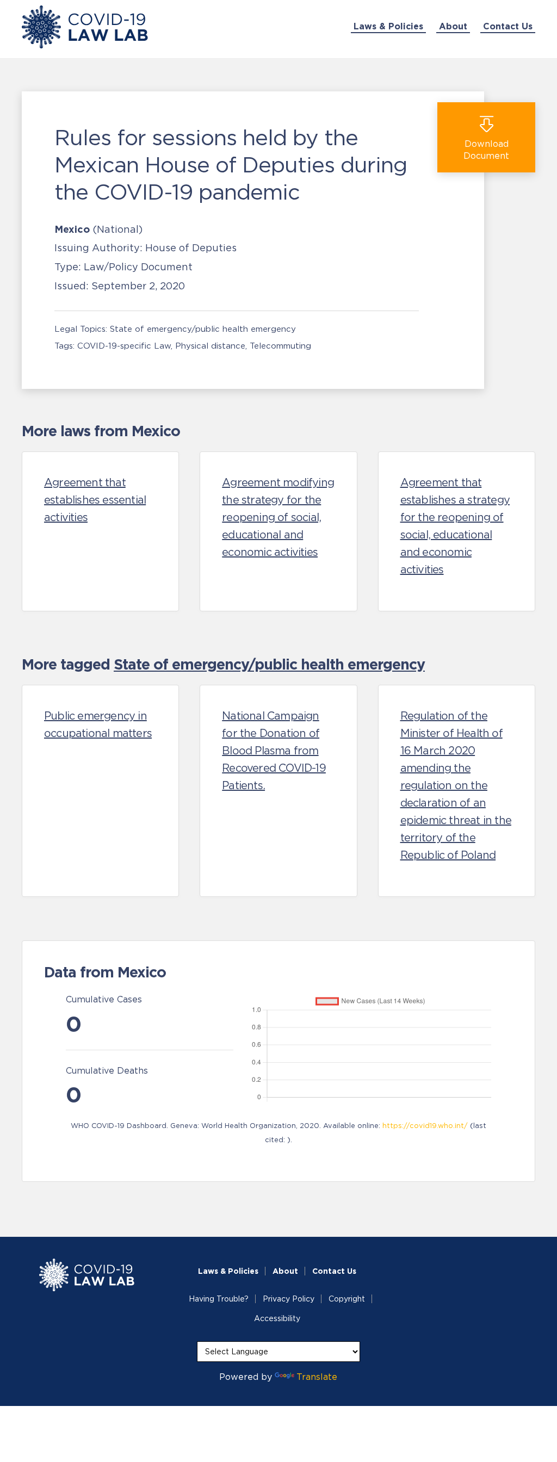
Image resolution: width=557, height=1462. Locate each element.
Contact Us (508, 26)
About (453, 26)
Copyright (347, 1298)
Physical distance (210, 345)
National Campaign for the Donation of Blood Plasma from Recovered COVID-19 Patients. (274, 750)
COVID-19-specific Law (124, 345)
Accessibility (277, 1318)
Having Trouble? (219, 1298)
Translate (316, 1377)
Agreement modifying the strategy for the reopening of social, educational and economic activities (278, 517)
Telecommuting (280, 345)
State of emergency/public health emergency (203, 328)
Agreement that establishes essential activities (95, 499)
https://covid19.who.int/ (425, 1126)
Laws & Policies (388, 26)
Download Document (486, 149)
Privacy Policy (288, 1298)
